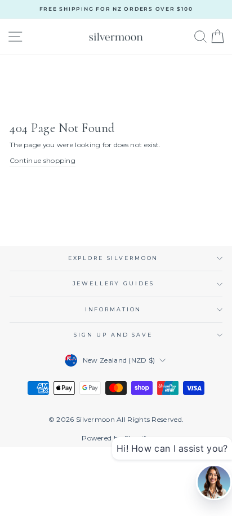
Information (113, 309)
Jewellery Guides (113, 283)
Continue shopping (42, 160)
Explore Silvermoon (113, 258)
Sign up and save (113, 335)
